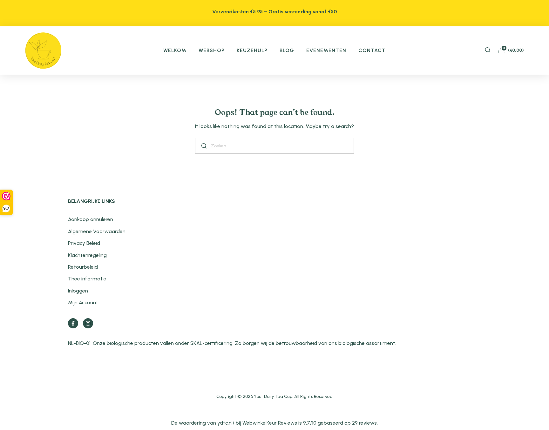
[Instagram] (88, 323)
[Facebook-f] (73, 323)
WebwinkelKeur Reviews (269, 423)
